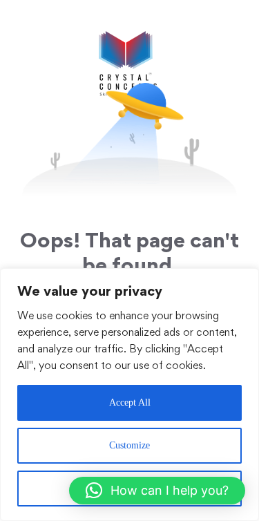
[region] (129, 394)
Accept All (130, 402)
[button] (157, 490)
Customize (129, 445)
